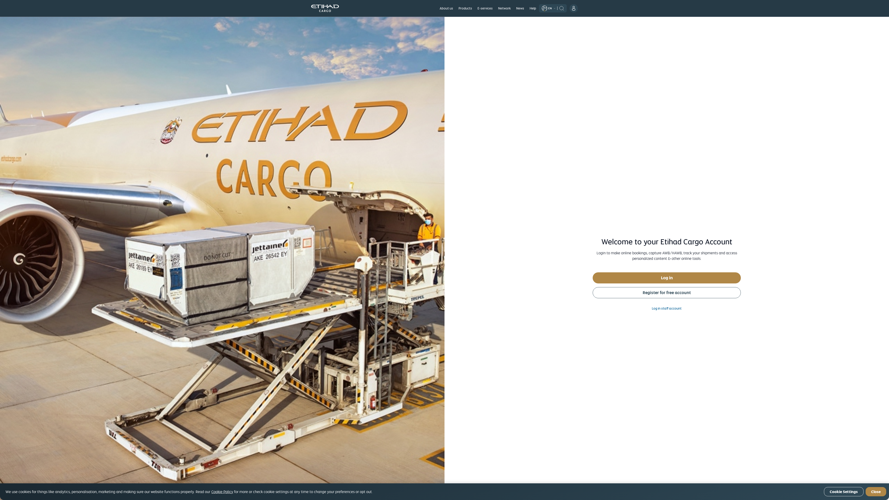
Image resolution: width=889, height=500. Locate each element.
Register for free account (667, 292)
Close (876, 491)
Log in (667, 277)
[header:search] (561, 8)
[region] (444, 491)
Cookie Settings (844, 491)
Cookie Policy (222, 491)
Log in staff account (667, 308)
